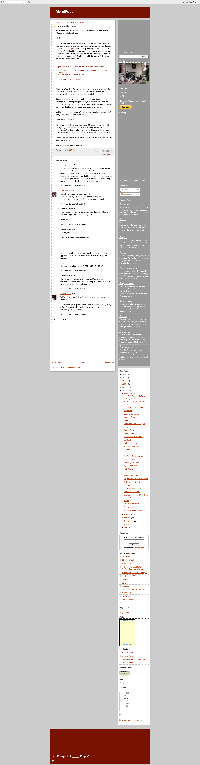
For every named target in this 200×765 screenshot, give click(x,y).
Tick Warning (129, 469)
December (128, 393)
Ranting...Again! (130, 459)
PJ (123, 96)
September (128, 521)
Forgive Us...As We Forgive (133, 589)
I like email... (124, 88)
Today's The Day (130, 443)
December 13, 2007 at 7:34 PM (72, 204)
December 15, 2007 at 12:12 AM (73, 315)
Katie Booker (65, 294)
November (128, 514)
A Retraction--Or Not (132, 482)
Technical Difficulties (132, 492)
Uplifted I (127, 440)
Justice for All (129, 430)
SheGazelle (65, 191)
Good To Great (127, 653)
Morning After (129, 433)
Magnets (122, 253)
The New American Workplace (133, 659)
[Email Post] (96, 151)
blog (125, 696)
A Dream (122, 220)
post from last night (66, 49)
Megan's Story (129, 417)
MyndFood (65, 12)
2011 (124, 378)
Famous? (123, 317)
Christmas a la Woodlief (133, 437)
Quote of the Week (131, 414)
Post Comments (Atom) (71, 368)
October (127, 518)
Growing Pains (127, 656)
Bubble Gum (124, 205)
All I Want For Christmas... (134, 456)
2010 (124, 381)
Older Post (109, 363)
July (126, 527)
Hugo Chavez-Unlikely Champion (134, 573)
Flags (124, 583)
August (127, 524)
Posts (125, 190)
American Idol (124, 332)
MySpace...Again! (126, 284)
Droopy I (127, 453)
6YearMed (128, 411)
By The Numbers (130, 466)
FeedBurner (139, 547)
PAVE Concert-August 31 (129, 268)
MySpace (123, 238)
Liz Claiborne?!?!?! (126, 347)
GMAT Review (127, 663)
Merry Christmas (130, 420)
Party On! (127, 427)
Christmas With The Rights (134, 424)
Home (83, 363)
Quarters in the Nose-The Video (134, 181)
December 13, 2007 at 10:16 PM (73, 225)
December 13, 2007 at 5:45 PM (72, 186)
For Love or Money (131, 504)
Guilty (126, 472)
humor (109, 154)
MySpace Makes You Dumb (135, 510)
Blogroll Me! (124, 613)
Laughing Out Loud (131, 463)
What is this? (127, 645)
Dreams (125, 579)
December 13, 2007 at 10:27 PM (73, 271)
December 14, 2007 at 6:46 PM (72, 289)
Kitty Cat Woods (128, 560)
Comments (127, 194)
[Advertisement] (70, 342)
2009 (124, 384)
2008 (124, 387)
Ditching (127, 485)
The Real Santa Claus (132, 489)
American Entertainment (133, 408)
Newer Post (56, 363)
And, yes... (128, 507)
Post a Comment (61, 319)
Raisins (127, 450)
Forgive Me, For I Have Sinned (136, 479)
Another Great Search (132, 446)
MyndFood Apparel (129, 683)
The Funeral (126, 557)
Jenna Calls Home (131, 475)
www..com (127, 621)
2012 (124, 374)
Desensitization (125, 301)
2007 (124, 391)
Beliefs (126, 501)
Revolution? (126, 564)
